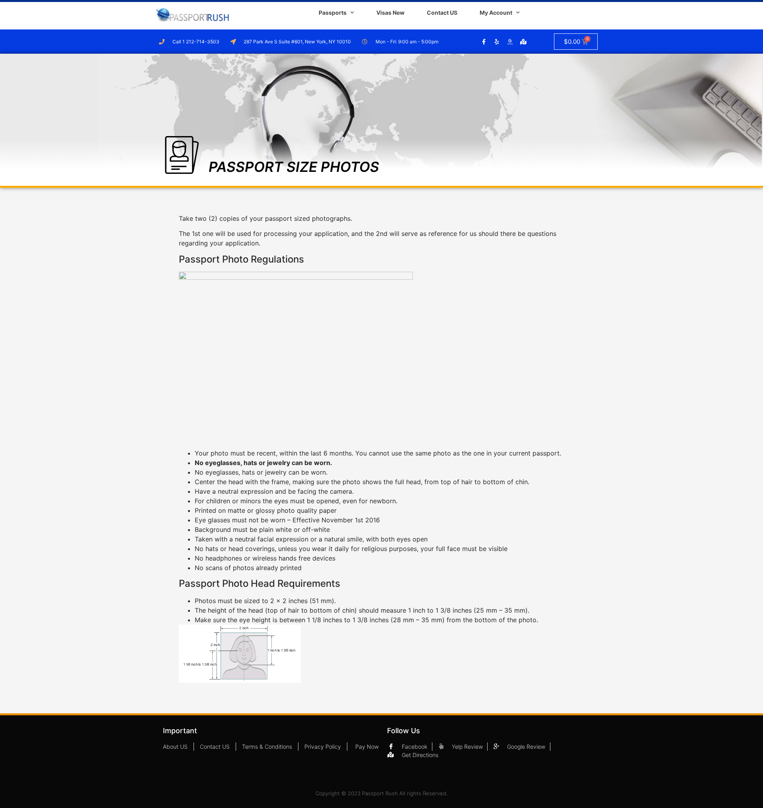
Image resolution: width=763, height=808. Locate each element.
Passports (333, 12)
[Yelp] (497, 41)
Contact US (442, 12)
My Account (496, 12)
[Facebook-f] (484, 41)
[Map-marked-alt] (523, 41)
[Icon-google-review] (510, 41)
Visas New (390, 12)
